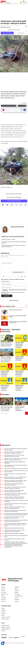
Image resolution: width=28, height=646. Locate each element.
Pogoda (3, 608)
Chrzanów (3, 592)
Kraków (3, 587)
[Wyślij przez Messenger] (7, 204)
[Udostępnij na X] (16, 204)
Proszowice (17, 594)
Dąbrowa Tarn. (4, 594)
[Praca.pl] (4, 637)
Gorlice (3, 596)
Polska (2, 615)
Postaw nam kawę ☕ (7, 33)
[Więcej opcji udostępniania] (25, 204)
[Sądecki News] (10, 637)
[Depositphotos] (16, 637)
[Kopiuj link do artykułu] (21, 204)
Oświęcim (17, 590)
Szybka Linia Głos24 (5, 617)
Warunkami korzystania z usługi (15, 289)
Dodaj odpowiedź (17, 272)
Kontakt (3, 630)
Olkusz (16, 588)
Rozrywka (5, 394)
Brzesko (3, 590)
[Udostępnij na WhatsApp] (12, 204)
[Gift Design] (23, 637)
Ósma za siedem (5, 619)
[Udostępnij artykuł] (26, 26)
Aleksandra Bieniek (6, 27)
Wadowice (17, 599)
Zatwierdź (6, 295)
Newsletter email (5, 625)
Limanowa (3, 597)
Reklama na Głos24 (5, 627)
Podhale (16, 592)
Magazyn (3, 610)
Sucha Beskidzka (18, 596)
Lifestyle (3, 611)
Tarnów (16, 597)
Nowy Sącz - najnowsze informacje (10, 330)
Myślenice (3, 601)
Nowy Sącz (17, 587)
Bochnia (3, 588)
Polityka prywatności (6, 629)
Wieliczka (17, 601)
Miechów (3, 599)
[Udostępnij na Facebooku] (3, 204)
